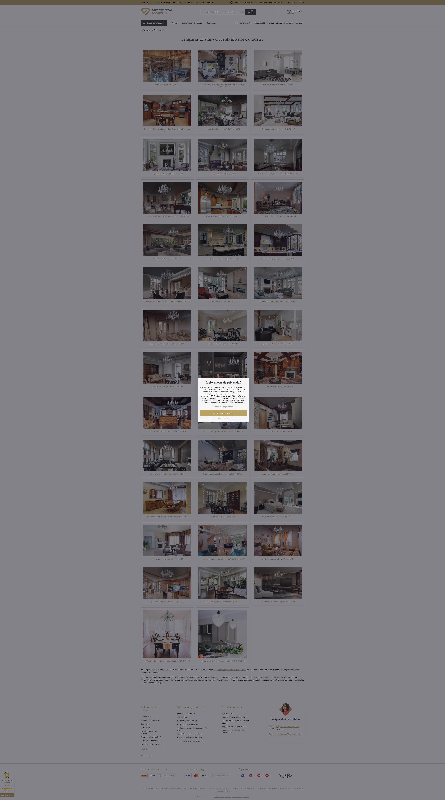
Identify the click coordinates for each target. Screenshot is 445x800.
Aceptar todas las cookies (223, 413)
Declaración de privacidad (223, 407)
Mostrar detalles (223, 418)
